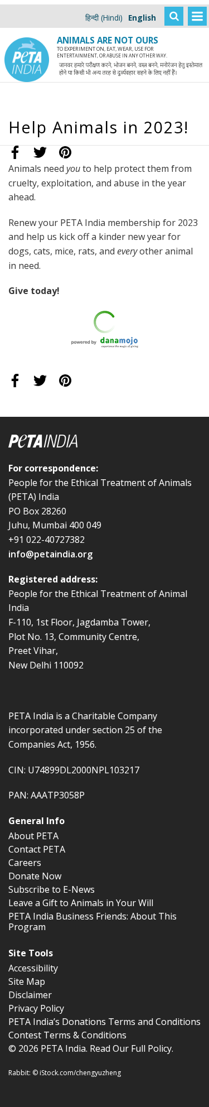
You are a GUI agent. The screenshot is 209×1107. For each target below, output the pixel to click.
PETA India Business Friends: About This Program (92, 921)
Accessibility (33, 968)
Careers (24, 862)
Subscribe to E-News (51, 889)
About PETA (33, 836)
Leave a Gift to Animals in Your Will (80, 903)
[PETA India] (26, 8)
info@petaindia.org (50, 554)
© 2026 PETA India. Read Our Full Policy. (90, 1048)
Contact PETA (36, 849)
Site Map (26, 981)
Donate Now (34, 876)
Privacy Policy (36, 1008)
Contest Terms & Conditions (67, 1035)
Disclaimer (30, 995)
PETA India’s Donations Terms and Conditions (104, 1021)
